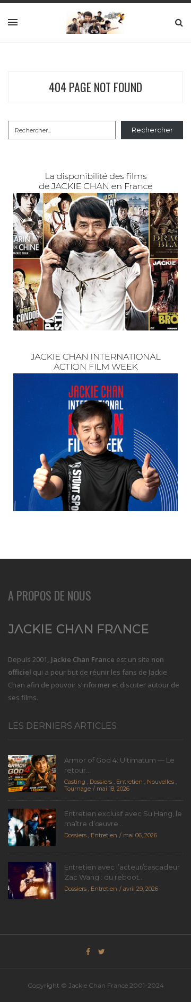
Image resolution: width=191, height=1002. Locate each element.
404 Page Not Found (95, 86)
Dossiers (101, 781)
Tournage (77, 788)
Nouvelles (160, 781)
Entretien (129, 781)
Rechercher (152, 130)
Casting (74, 781)
